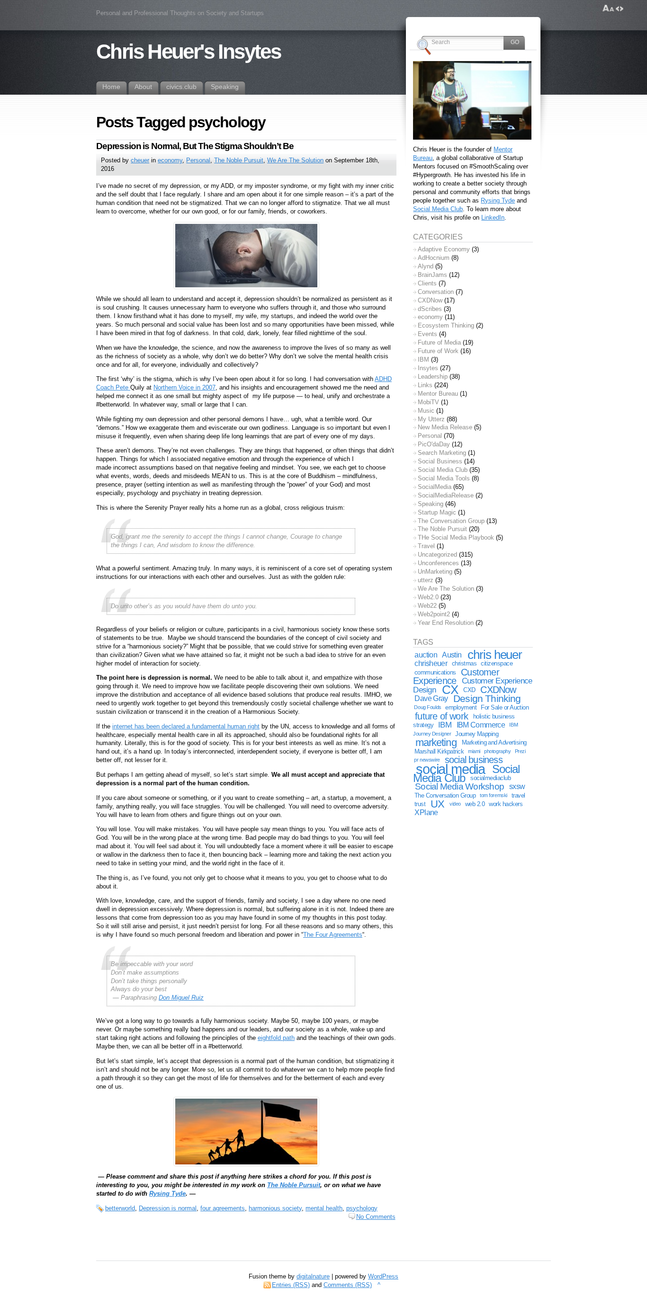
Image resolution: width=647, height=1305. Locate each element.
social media (450, 769)
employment (460, 707)
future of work (441, 716)
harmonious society (275, 1208)
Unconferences (438, 563)
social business (474, 760)
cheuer (140, 160)
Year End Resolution (446, 622)
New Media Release (445, 427)
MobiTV (428, 402)
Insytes (428, 368)
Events (427, 333)
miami (474, 751)
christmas (464, 663)
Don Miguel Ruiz (181, 997)
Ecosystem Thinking (446, 325)
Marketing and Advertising (494, 742)
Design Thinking (487, 698)
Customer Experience (456, 676)
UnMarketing (435, 571)
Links (425, 385)
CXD (469, 689)
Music (426, 410)
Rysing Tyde (167, 1193)
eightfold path (276, 1037)
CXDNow (430, 300)
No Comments (375, 1216)
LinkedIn (492, 217)
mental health (324, 1208)
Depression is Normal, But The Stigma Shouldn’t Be (195, 146)
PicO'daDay (434, 444)
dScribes (430, 308)
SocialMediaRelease (446, 495)
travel (518, 795)
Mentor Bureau (438, 393)
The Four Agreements (332, 934)
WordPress (383, 1276)
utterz (425, 580)
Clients (427, 283)
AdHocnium (433, 257)
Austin (451, 655)
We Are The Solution (295, 160)
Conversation (436, 291)
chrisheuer (430, 663)
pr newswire (427, 760)
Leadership (433, 376)
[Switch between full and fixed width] (619, 8)
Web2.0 (428, 597)
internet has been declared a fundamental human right (186, 726)
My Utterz (431, 419)
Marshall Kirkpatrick (439, 751)
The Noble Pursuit (238, 160)
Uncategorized (437, 554)
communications (435, 672)
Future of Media (439, 342)
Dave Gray (431, 698)
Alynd (425, 266)
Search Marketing (442, 452)
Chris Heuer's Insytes (188, 51)
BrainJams (432, 274)
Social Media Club (438, 209)
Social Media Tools (444, 478)
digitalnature (313, 1276)
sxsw (517, 786)
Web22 (427, 605)
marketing (436, 742)
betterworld (120, 1208)
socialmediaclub (490, 777)
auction (425, 655)
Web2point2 (434, 614)
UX (437, 804)
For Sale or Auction (505, 707)
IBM (423, 359)
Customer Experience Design (472, 685)
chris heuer (494, 655)
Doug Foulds (427, 707)
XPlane (426, 812)
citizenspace (496, 663)
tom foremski (493, 795)
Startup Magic (437, 512)
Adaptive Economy (444, 249)
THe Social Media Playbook (456, 537)
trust (419, 804)
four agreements (222, 1208)
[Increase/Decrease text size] (608, 8)
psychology (361, 1208)
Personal (198, 160)
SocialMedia (434, 486)
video (455, 804)
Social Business (440, 461)
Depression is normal (168, 1208)
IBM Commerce (481, 725)
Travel (426, 546)
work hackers (505, 804)
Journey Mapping (476, 733)
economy (170, 160)
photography (497, 751)
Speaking (430, 503)
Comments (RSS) (348, 1284)
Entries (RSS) (291, 1284)
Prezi (520, 751)
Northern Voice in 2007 (184, 387)
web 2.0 (475, 804)
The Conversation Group (451, 520)
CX (450, 689)
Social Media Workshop (459, 786)
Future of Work (438, 351)
